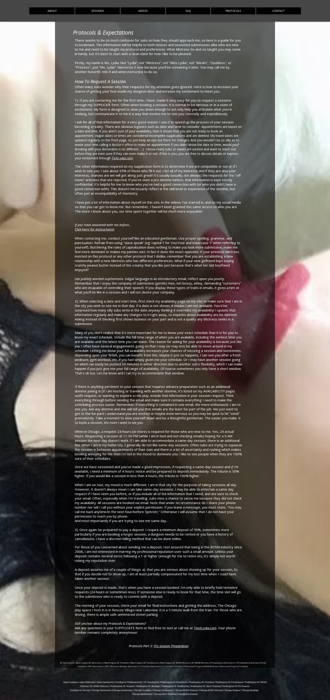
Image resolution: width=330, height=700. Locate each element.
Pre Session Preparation (171, 646)
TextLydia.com (122, 158)
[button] (52, 10)
